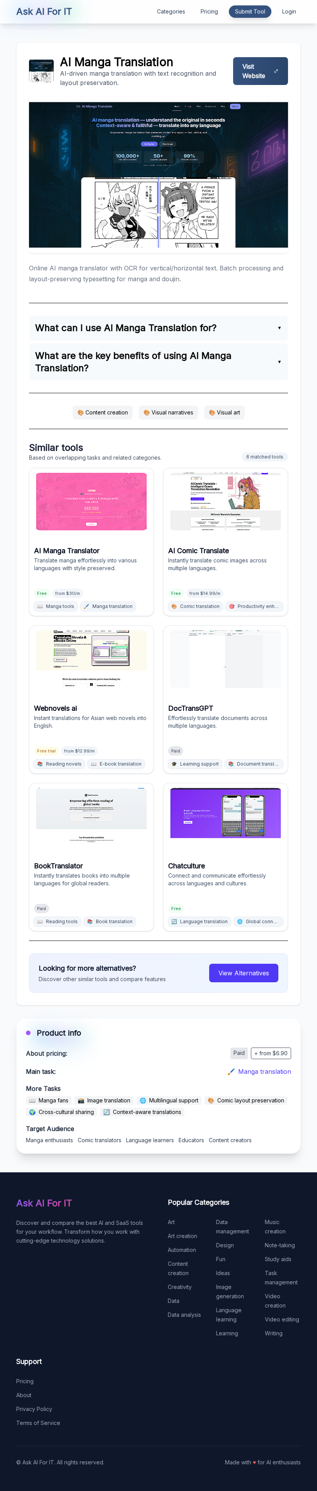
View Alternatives (243, 973)
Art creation (182, 1236)
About (23, 1395)
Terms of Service (38, 1423)
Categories (171, 11)
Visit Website (253, 71)
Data (173, 1300)
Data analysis (184, 1314)
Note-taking (280, 1245)
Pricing (209, 11)
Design (225, 1245)
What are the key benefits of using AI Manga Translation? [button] (133, 362)
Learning (227, 1333)
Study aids (278, 1259)
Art (171, 1222)
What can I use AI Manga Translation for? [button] (125, 327)
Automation (182, 1249)
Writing (274, 1333)
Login (289, 11)
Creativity (180, 1287)
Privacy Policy (34, 1409)
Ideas (223, 1273)
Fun (220, 1259)
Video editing (282, 1319)
